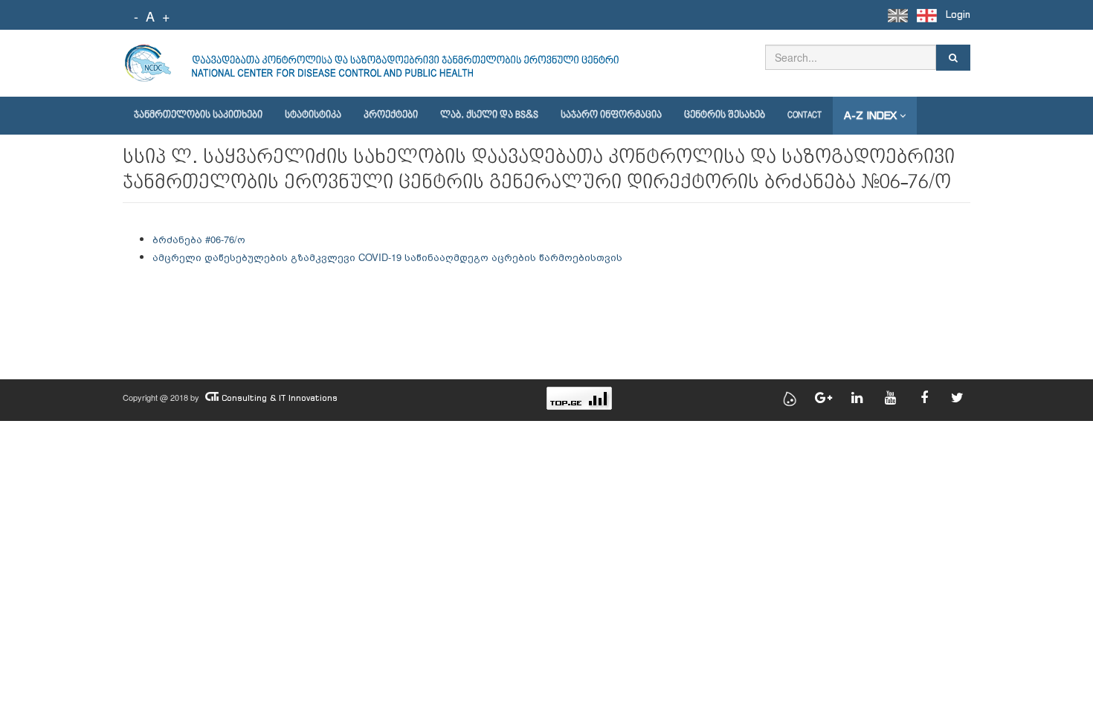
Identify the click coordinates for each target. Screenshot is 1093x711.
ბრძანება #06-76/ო (198, 239)
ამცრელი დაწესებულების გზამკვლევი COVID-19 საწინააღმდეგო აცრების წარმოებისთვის (387, 257)
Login (958, 14)
